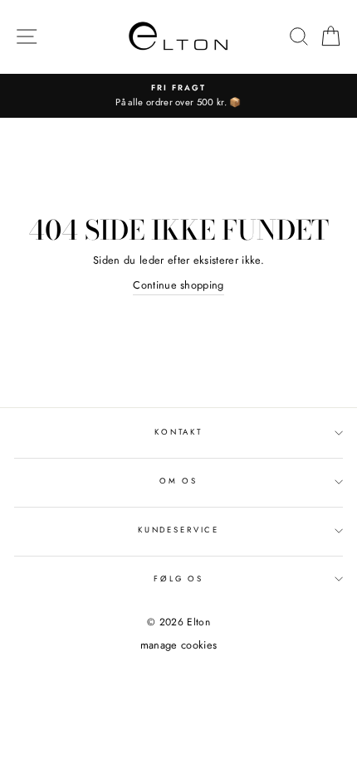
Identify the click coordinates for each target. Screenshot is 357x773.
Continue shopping (178, 285)
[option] (178, 95)
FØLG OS (178, 579)
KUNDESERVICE (178, 530)
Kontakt (178, 432)
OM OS (178, 481)
